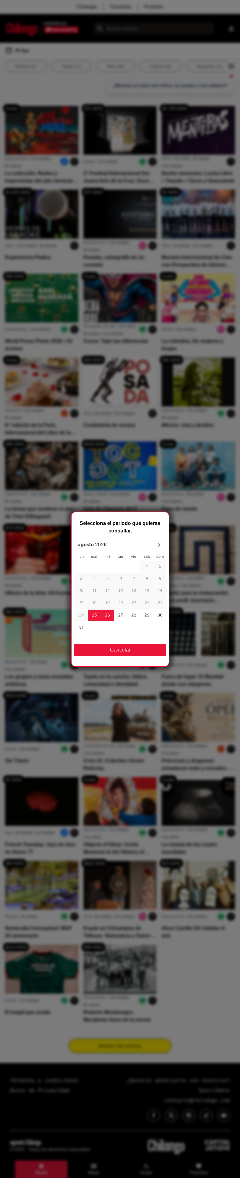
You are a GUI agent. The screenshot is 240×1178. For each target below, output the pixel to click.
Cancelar (120, 649)
